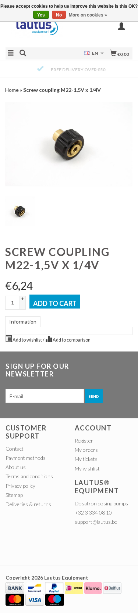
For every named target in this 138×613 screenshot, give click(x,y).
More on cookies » (88, 15)
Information (22, 321)
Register (84, 440)
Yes (41, 15)
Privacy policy (20, 486)
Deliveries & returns (28, 504)
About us (16, 467)
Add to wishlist (27, 340)
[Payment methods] (15, 587)
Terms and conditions (29, 476)
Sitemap (14, 495)
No (59, 15)
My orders (86, 450)
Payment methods (26, 458)
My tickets (86, 459)
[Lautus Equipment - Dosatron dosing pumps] (37, 29)
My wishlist (87, 468)
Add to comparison (71, 340)
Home (12, 90)
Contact (15, 449)
